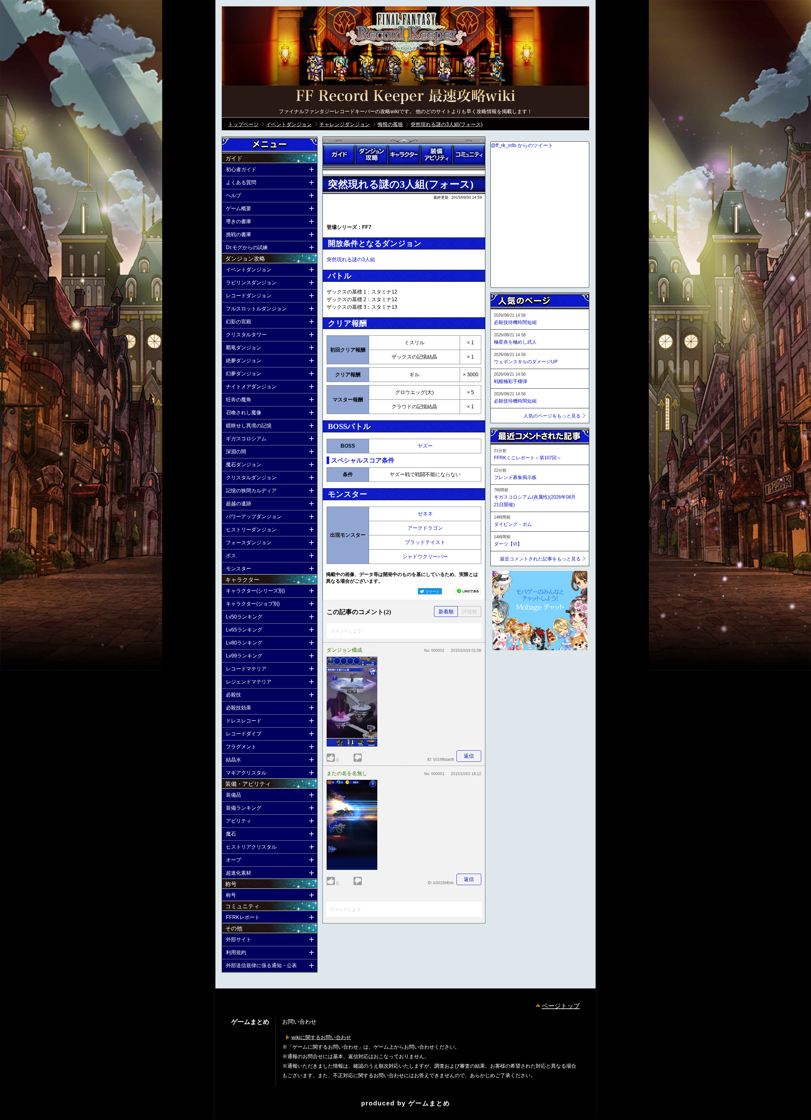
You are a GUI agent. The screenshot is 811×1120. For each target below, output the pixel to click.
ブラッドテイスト (425, 542)
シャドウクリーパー (425, 556)
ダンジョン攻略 (371, 154)
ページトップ (561, 1005)
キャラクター (404, 154)
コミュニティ (469, 154)
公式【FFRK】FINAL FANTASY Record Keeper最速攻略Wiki (405, 97)
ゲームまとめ (429, 1103)
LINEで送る (468, 591)
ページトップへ (506, 667)
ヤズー (425, 446)
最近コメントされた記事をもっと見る (540, 558)
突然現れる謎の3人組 (351, 259)
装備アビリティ (436, 154)
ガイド (339, 154)
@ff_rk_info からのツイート (522, 145)
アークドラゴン (425, 528)
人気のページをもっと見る (552, 415)
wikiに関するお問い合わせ (321, 1037)
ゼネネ (425, 513)
